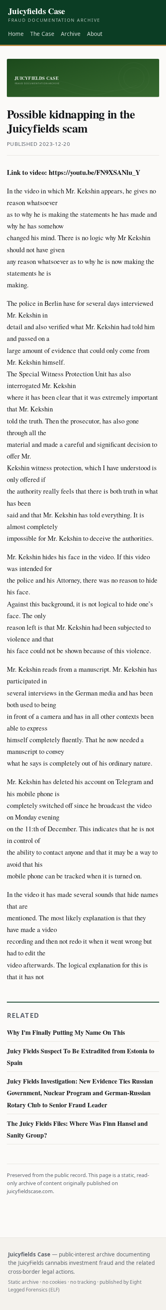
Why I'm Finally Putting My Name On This (66, 1032)
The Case (42, 33)
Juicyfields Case (54, 14)
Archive (71, 33)
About (94, 33)
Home (16, 33)
